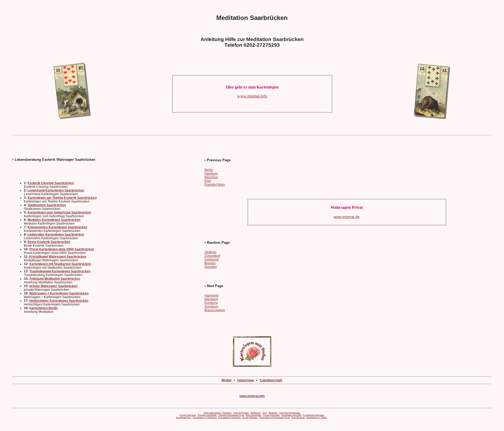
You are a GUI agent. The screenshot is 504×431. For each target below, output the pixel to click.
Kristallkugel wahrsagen (313, 415)
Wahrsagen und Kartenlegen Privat (274, 417)
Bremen (210, 263)
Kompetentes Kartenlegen (229, 417)
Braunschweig (214, 310)
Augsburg (211, 306)
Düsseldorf (212, 256)
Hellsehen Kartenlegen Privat (231, 415)
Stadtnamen (255, 413)
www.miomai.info (252, 396)
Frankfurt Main (214, 184)
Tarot (264, 413)
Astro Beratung (297, 417)
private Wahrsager (188, 415)
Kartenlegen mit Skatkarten (205, 417)
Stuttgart (210, 252)
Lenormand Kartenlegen (289, 413)
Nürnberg (211, 299)
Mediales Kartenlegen (207, 415)
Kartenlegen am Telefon (316, 417)
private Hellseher (250, 417)
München (211, 177)
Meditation (227, 413)
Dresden (210, 267)
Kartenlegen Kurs (183, 417)
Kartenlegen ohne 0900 (291, 415)
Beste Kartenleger (253, 415)
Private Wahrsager (271, 415)
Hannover (211, 295)
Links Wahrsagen (241, 413)
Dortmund (211, 259)
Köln (207, 181)
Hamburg (211, 173)
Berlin (208, 170)
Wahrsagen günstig (212, 413)
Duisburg (211, 303)
